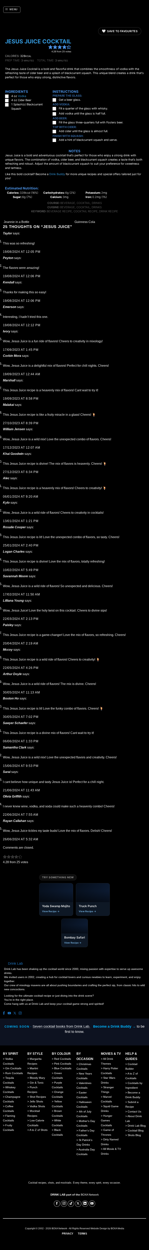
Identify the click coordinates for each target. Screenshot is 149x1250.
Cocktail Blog (136, 1130)
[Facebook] (4, 1013)
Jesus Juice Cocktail (38, 41)
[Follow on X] (78, 1203)
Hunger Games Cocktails (106, 1120)
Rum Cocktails (14, 1073)
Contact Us (134, 1111)
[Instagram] (20, 1013)
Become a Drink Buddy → (114, 1026)
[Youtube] (9, 1013)
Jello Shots (36, 1101)
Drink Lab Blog (137, 1125)
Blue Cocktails (62, 1068)
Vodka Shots (37, 1106)
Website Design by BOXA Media (107, 1228)
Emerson (9, 307)
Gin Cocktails (13, 1068)
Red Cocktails (62, 1058)
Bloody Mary (37, 1077)
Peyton (8, 258)
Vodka (22, 96)
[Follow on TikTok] (71, 1203)
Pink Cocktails (62, 1063)
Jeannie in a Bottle (16, 222)
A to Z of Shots (38, 1129)
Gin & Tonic (37, 1082)
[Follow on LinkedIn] (85, 1203)
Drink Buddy (57, 174)
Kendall (8, 282)
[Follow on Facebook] (57, 1203)
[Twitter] (14, 1013)
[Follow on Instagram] (64, 1203)
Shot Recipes (38, 1096)
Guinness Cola (85, 222)
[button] (12, 10)
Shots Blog (134, 1135)
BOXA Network (90, 1194)
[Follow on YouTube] (92, 1203)
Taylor (7, 233)
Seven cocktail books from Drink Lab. (61, 1026)
